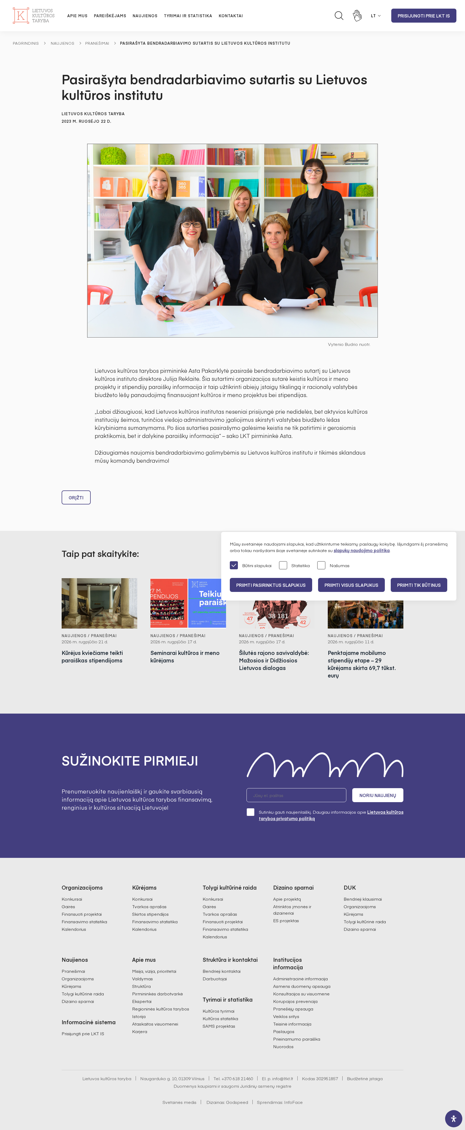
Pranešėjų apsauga (293, 1009)
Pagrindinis (26, 43)
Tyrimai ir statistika (188, 15)
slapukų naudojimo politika (362, 550)
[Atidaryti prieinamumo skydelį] (453, 1118)
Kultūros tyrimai (218, 1011)
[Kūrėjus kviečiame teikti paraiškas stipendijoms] (100, 603)
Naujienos (145, 15)
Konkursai (72, 899)
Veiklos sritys (286, 1016)
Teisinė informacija (292, 1024)
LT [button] (373, 15)
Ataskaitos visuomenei (155, 1024)
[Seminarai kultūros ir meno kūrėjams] (188, 603)
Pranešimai (97, 43)
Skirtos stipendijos (150, 914)
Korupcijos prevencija (295, 1001)
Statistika (300, 565)
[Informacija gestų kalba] (357, 16)
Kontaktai (231, 15)
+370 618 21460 (237, 1078)
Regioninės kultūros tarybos (160, 1009)
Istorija (139, 1016)
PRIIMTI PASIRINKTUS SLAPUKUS (271, 585)
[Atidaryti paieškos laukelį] (339, 16)
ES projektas (286, 920)
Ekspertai (142, 1001)
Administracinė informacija (300, 978)
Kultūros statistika (220, 1018)
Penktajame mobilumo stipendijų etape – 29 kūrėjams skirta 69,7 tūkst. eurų (362, 664)
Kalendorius (74, 929)
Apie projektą (287, 899)
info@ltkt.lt (282, 1078)
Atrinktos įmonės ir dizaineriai (292, 909)
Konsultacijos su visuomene (301, 993)
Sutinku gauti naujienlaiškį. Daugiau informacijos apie (331, 815)
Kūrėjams (353, 914)
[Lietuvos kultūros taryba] (33, 16)
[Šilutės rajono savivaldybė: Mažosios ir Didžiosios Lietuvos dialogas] (277, 603)
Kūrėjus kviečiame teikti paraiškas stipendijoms (92, 656)
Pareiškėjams (110, 15)
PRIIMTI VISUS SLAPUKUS (351, 585)
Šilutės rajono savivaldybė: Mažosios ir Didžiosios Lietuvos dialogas (274, 660)
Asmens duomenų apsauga (301, 986)
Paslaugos (283, 1031)
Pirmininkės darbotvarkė (157, 993)
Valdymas (142, 978)
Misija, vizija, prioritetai (154, 971)
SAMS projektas (219, 1026)
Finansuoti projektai (82, 914)
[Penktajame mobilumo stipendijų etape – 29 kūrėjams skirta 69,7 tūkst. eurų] (366, 603)
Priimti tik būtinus (419, 585)
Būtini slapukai (257, 565)
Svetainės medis (179, 1102)
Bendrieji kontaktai (222, 971)
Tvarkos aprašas (149, 906)
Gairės (68, 906)
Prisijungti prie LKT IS (424, 16)
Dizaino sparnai (360, 929)
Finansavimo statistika (84, 921)
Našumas (340, 565)
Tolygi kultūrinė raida (365, 921)
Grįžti (76, 497)
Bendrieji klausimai (363, 899)
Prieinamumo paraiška (296, 1039)
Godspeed (237, 1102)
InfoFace (293, 1102)
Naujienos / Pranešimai (89, 635)
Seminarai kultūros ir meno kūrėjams (185, 656)
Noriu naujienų (378, 795)
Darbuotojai (215, 978)
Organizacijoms (360, 906)
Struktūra (141, 986)
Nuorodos (283, 1046)
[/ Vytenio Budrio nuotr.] (232, 241)
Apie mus (77, 15)
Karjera (139, 1031)
